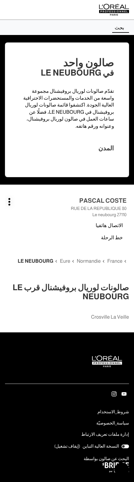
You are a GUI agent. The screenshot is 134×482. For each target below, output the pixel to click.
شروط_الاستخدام (113, 412)
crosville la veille (110, 317)
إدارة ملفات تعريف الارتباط (105, 434)
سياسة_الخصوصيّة (112, 424)
